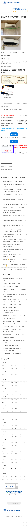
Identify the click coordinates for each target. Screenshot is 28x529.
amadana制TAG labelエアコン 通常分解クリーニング (14, 221)
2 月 (20, 368)
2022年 (4, 397)
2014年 (4, 465)
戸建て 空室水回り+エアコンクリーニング (13, 286)
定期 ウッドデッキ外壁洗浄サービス (11, 318)
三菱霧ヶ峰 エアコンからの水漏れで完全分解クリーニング (15, 185)
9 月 (16, 374)
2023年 (4, 388)
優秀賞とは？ (14, 134)
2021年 (4, 405)
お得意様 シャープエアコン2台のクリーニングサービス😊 (14, 265)
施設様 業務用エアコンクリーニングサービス (13, 181)
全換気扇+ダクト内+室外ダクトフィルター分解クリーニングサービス (15, 290)
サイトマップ (19, 516)
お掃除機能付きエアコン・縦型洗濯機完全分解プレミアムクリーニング (15, 216)
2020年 (4, 414)
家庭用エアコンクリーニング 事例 (13, 177)
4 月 (12, 368)
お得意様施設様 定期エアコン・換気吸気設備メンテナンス (15, 200)
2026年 (4, 362)
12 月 (3, 382)
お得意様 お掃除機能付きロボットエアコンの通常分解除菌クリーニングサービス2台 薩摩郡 (15, 240)
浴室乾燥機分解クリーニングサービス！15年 (13, 334)
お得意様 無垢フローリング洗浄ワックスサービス (15, 307)
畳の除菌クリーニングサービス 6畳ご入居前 (13, 326)
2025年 (4, 371)
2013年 (4, 473)
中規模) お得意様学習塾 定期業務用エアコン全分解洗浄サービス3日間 (15, 235)
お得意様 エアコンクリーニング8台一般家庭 (13, 207)
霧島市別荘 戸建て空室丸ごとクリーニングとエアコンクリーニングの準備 (15, 349)
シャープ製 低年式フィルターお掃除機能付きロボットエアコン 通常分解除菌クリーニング (15, 230)
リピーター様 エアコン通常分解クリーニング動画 (15, 204)
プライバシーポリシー (10, 516)
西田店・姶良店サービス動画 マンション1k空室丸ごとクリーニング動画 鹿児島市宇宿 (15, 300)
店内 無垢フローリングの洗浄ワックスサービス (14, 315)
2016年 (4, 448)
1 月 (25, 376)
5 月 (7, 368)
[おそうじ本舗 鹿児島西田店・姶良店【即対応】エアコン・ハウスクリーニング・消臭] (14, 2)
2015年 (4, 456)
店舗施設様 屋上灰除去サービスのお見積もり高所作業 (15, 279)
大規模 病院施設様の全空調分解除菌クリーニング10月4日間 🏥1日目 (15, 250)
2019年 (4, 422)
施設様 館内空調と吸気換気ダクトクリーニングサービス (15, 225)
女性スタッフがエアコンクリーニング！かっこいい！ (14, 195)
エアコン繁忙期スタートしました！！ (11, 345)
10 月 (12, 382)
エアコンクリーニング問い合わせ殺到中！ (12, 353)
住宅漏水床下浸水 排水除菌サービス (11, 283)
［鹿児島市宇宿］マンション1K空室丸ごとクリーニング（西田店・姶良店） (15, 311)
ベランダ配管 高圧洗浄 (8, 337)
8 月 (20, 365)
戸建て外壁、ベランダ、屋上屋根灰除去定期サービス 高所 (15, 341)
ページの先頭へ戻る (14, 503)
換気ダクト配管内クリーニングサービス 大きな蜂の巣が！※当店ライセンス (15, 322)
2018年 (4, 431)
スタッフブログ (6, 274)
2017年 (4, 439)
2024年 (4, 380)
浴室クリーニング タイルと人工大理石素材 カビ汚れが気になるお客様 (15, 330)
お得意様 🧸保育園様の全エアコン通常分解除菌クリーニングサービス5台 (15, 260)
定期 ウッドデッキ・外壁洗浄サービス (12, 304)
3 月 (16, 368)
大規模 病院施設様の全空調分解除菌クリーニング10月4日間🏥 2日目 (15, 245)
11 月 (7, 382)
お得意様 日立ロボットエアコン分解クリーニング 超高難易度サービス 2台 (15, 255)
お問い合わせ (14, 141)
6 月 (3, 368)
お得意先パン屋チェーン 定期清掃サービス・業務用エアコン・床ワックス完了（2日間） (15, 190)
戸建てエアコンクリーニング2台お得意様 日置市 (14, 269)
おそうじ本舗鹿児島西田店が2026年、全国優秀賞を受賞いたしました (14, 295)
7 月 (25, 365)
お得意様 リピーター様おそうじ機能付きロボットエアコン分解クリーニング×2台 (15, 211)
